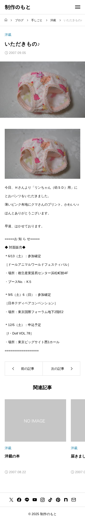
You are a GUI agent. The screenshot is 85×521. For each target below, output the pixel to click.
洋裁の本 (12, 456)
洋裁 (8, 35)
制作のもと (18, 7)
